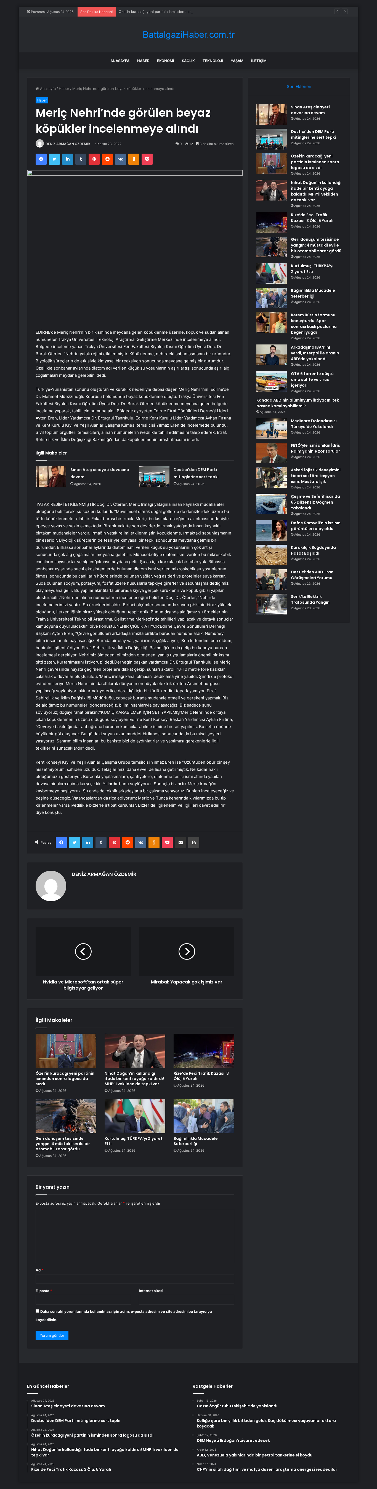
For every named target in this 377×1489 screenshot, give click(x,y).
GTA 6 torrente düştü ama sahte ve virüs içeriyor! (312, 379)
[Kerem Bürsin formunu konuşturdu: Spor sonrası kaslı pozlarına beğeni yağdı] (271, 322)
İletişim (259, 60)
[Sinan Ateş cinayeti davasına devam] (51, 476)
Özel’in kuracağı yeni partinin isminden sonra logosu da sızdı (170, 11)
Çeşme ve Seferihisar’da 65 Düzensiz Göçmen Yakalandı (315, 502)
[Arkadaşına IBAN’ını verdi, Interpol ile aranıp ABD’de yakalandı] (271, 354)
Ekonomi (165, 60)
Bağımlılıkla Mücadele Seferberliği (196, 1141)
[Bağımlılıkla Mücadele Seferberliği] (204, 1116)
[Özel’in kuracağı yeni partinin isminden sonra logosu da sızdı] (66, 1051)
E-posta (44, 1290)
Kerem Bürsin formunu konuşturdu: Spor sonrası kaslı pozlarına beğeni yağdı (314, 323)
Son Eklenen (299, 86)
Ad (39, 1270)
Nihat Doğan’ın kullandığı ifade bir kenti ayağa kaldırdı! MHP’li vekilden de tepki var (134, 1079)
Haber (143, 60)
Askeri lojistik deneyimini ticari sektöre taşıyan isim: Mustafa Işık (316, 475)
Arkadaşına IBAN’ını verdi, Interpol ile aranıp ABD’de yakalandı (315, 353)
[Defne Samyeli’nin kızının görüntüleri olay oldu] (271, 530)
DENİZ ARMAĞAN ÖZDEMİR (68, 144)
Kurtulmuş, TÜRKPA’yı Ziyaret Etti (134, 1141)
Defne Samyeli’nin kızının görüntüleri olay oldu (316, 525)
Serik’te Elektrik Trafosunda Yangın (310, 599)
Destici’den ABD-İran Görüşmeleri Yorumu (312, 575)
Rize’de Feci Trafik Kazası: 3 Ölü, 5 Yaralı (201, 1076)
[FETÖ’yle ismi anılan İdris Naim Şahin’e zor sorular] (271, 453)
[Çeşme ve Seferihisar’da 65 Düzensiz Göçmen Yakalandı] (271, 504)
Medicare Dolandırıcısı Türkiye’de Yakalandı (314, 423)
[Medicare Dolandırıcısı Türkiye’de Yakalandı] (271, 428)
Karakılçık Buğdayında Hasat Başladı (313, 550)
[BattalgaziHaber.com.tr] (188, 34)
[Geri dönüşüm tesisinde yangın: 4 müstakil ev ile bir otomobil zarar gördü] (66, 1116)
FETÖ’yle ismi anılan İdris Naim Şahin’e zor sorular (315, 448)
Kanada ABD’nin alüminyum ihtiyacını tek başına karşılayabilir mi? (297, 403)
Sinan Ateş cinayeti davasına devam (310, 110)
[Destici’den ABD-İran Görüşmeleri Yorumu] (271, 579)
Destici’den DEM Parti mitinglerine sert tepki (313, 134)
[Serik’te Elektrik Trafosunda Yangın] (271, 604)
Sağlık (188, 60)
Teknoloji (213, 60)
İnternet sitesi (151, 1290)
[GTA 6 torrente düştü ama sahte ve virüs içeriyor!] (271, 381)
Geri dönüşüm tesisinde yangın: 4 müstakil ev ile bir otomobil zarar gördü (63, 1144)
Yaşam (237, 60)
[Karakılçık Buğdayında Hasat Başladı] (271, 555)
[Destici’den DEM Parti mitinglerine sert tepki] (154, 476)
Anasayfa (119, 60)
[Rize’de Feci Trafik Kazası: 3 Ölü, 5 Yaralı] (204, 1051)
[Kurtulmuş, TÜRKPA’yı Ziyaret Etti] (135, 1116)
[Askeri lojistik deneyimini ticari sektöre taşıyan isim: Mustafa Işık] (271, 477)
